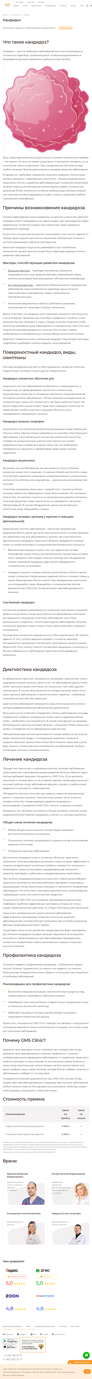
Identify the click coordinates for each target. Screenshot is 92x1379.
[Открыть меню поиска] (87, 6)
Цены (28, 1326)
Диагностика (36, 6)
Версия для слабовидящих (12, 1326)
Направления (50, 6)
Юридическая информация (45, 1326)
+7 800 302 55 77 (12, 1359)
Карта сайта (75, 1326)
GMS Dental (30, 2)
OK (87, 1372)
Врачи (16, 6)
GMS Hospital (19, 2)
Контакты (63, 6)
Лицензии (63, 1326)
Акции (73, 6)
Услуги (25, 6)
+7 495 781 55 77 (13, 1355)
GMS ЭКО (41, 2)
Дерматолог (66, 28)
